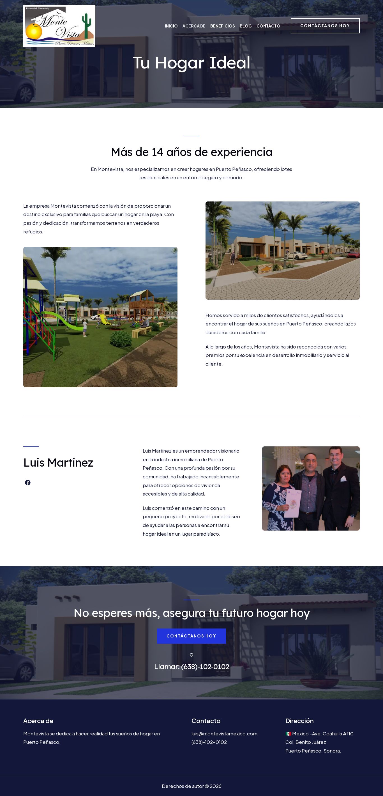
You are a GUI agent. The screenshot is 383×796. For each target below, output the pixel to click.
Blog (246, 25)
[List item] (27, 482)
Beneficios (222, 25)
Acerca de (194, 25)
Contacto (268, 25)
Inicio (171, 25)
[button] (325, 25)
